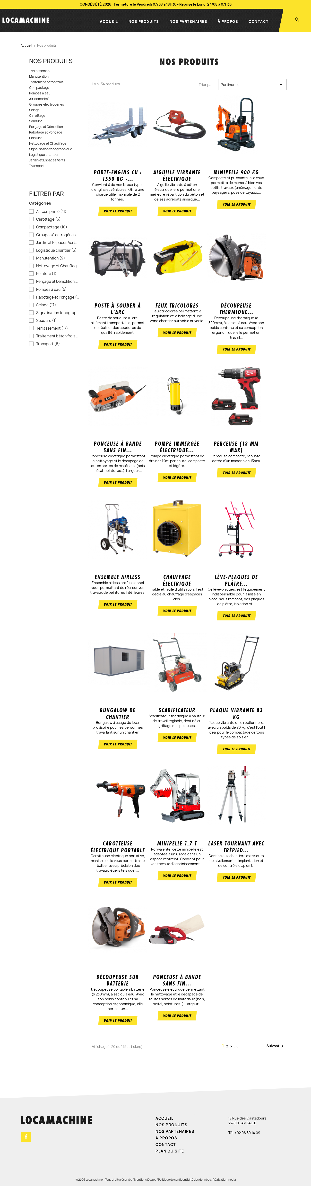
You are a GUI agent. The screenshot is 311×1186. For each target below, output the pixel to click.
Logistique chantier (44, 155)
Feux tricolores (177, 305)
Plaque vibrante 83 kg (236, 713)
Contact (259, 21)
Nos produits (144, 21)
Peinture (35, 138)
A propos (166, 1138)
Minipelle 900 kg (236, 172)
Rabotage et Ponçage (45, 132)
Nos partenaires (188, 21)
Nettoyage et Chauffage (47, 144)
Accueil (109, 21)
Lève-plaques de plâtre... (236, 580)
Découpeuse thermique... (236, 309)
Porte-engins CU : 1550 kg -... (118, 175)
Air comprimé (39, 99)
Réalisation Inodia (224, 1179)
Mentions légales (145, 1179)
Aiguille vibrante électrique (177, 175)
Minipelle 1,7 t (177, 843)
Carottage (37, 116)
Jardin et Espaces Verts (47, 160)
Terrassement (40, 71)
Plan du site (170, 1151)
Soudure (35, 121)
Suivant (276, 1046)
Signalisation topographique (50, 149)
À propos (228, 21)
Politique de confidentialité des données (184, 1179)
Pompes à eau (40, 93)
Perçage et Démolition (46, 127)
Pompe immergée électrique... (177, 447)
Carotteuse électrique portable (118, 846)
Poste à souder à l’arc (118, 309)
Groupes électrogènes (46, 105)
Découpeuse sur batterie (117, 980)
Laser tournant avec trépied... (236, 846)
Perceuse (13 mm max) (236, 447)
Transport (36, 166)
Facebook (26, 1137)
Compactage (39, 88)
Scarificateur (177, 710)
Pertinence (252, 85)
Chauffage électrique (177, 580)
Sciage (34, 110)
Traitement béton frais (46, 82)
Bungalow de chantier (118, 713)
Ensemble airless (118, 577)
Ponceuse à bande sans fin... (118, 447)
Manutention (39, 77)
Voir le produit (118, 211)
